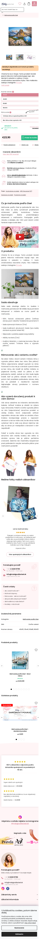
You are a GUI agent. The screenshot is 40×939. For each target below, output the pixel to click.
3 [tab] (16, 689)
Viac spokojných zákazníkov (20, 554)
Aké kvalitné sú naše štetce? (14, 601)
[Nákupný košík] (28, 3)
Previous (3, 516)
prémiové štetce (18, 168)
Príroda (19, 83)
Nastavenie (19, 928)
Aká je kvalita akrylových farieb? (16, 599)
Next (36, 516)
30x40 (5, 95)
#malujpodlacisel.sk (20, 823)
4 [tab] (19, 689)
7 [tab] (26, 689)
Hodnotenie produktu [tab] (12, 191)
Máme (16, 175)
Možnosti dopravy (11, 593)
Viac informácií (30, 923)
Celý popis (5, 85)
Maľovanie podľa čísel (31, 619)
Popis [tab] (3, 191)
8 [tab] (29, 689)
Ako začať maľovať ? (12, 591)
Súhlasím (19, 934)
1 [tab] (11, 689)
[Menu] (34, 3)
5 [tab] (21, 689)
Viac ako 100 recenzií (11, 154)
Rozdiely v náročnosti (12, 604)
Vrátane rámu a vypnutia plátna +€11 (15, 116)
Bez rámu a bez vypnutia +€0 (12, 120)
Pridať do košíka (31, 138)
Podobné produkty (20, 195)
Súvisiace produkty (7, 195)
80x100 (5, 108)
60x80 (5, 103)
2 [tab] (14, 689)
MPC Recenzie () (26, 191)
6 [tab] (24, 689)
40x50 (5, 99)
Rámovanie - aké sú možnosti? (15, 596)
